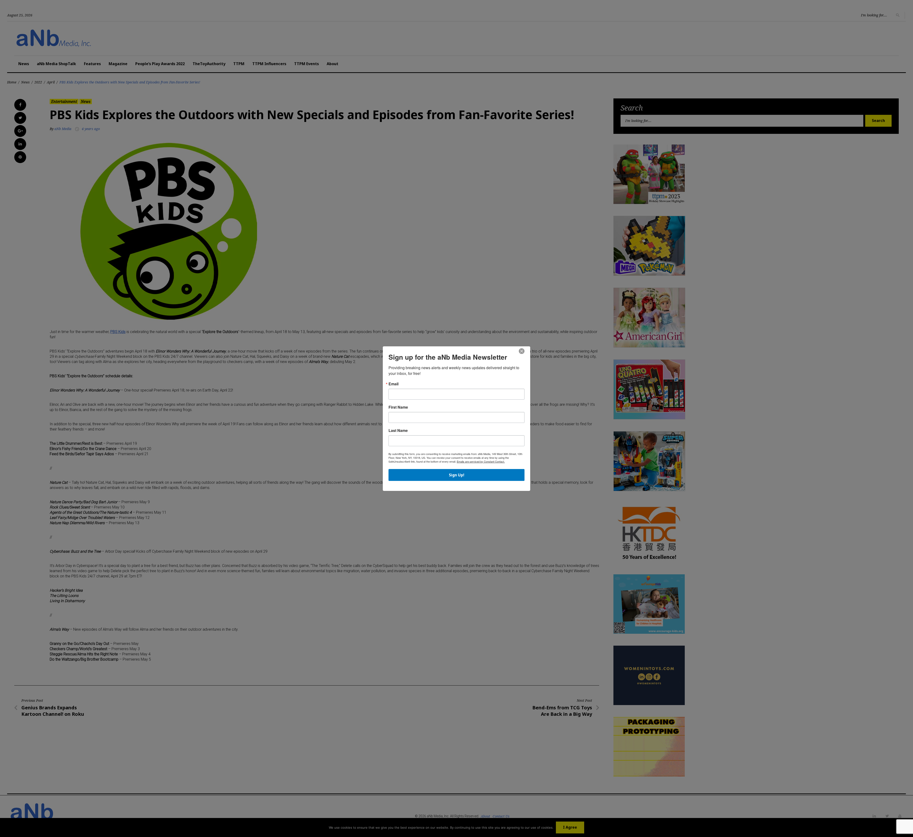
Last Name (398, 430)
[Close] (522, 351)
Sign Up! (456, 475)
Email (393, 384)
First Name (398, 407)
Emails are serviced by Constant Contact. (481, 461)
